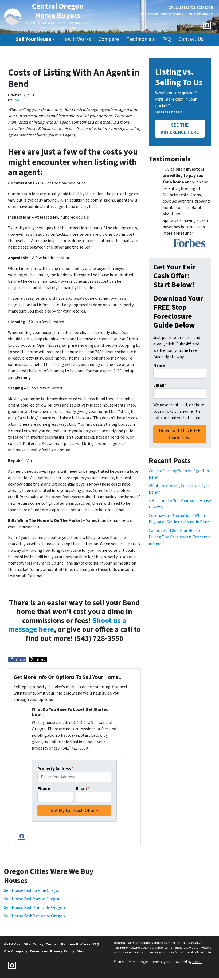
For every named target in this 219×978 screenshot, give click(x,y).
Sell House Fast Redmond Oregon (34, 916)
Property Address (55, 769)
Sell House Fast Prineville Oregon (34, 907)
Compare (109, 39)
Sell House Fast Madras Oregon (32, 899)
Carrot (197, 961)
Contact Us (190, 39)
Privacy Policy (62, 951)
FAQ (166, 39)
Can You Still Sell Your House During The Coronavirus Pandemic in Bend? (179, 537)
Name (159, 365)
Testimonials (141, 39)
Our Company (201, 14)
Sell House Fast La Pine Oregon (32, 890)
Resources (38, 951)
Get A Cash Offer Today (161, 14)
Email (82, 788)
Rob (16, 99)
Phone (43, 788)
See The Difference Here (180, 129)
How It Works (76, 39)
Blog (80, 951)
